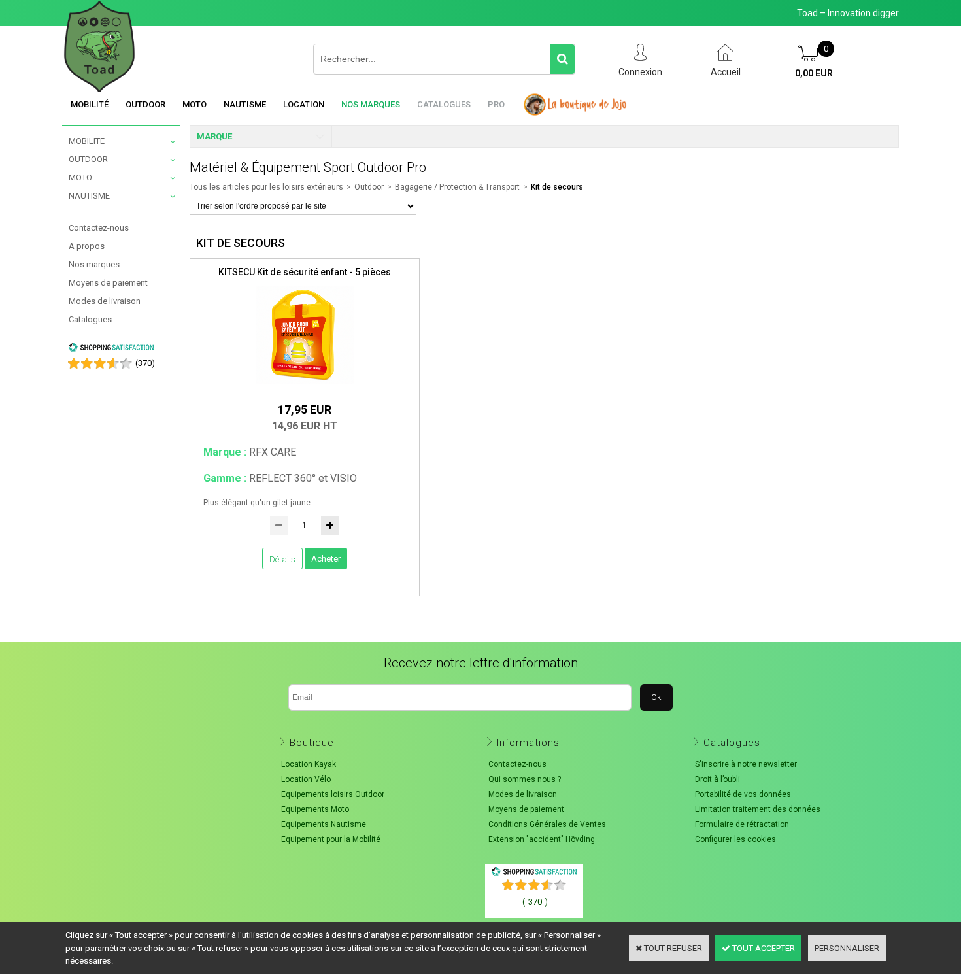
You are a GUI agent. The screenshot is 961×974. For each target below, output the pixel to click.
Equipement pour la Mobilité (330, 839)
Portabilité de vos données (743, 794)
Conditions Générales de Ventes (547, 824)
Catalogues (444, 104)
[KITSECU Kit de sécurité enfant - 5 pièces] (304, 387)
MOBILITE (87, 141)
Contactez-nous (99, 228)
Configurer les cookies (735, 839)
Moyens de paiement (108, 283)
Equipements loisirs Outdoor (332, 794)
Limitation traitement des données (757, 809)
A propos (87, 246)
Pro (496, 104)
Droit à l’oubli (717, 779)
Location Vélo (306, 779)
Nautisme (245, 104)
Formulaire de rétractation (742, 824)
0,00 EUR (814, 73)
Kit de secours (557, 187)
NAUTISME (89, 196)
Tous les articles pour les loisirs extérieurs (266, 187)
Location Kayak (308, 764)
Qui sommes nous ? (524, 779)
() (145, 363)
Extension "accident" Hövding (541, 839)
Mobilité (90, 104)
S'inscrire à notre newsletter (746, 764)
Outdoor (145, 104)
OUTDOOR (88, 159)
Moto (194, 104)
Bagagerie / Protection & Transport (457, 187)
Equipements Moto (315, 809)
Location (303, 104)
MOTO (80, 177)
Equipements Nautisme (323, 824)
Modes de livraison (105, 301)
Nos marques (370, 104)
